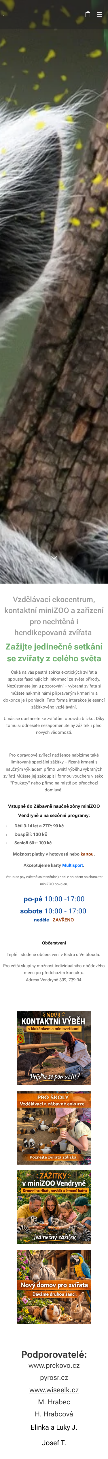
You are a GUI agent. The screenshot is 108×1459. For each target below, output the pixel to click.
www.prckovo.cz (54, 1365)
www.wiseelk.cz (54, 1390)
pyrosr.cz (54, 1378)
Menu (99, 14)
